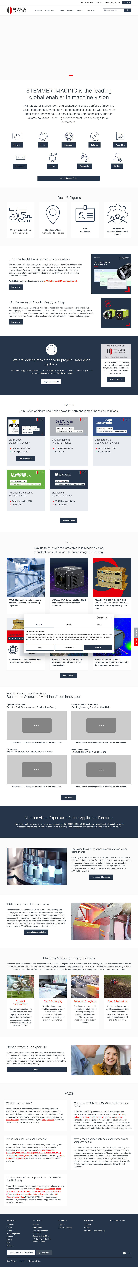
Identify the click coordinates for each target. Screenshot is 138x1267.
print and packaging (52, 1153)
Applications (37, 1228)
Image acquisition (13, 1234)
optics (76, 1117)
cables (108, 1117)
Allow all (98, 647)
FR (115, 2)
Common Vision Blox (41, 1236)
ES (112, 2)
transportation (48, 1120)
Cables (9, 1240)
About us (87, 1225)
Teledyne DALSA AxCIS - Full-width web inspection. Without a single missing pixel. (67, 662)
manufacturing (12, 1120)
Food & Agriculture (117, 1001)
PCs (8, 1243)
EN (105, 2)
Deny (40, 647)
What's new (49, 10)
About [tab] (99, 624)
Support (61, 1225)
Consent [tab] (39, 625)
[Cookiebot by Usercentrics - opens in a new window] (98, 617)
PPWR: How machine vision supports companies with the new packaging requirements (25, 603)
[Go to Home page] (16, 10)
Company (90, 10)
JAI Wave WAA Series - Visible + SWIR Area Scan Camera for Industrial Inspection (69, 603)
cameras (121, 1114)
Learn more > (12, 46)
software (119, 1117)
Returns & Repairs (65, 1228)
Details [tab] (69, 624)
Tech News (136, 632)
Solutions (60, 10)
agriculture (20, 1158)
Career (87, 1228)
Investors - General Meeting (94, 1231)
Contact (98, 2)
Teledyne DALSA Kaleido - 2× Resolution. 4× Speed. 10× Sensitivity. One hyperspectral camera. (112, 662)
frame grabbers (97, 1117)
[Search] (127, 10)
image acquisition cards (42, 1191)
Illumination (11, 1231)
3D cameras (49, 1189)
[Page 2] (71, 75)
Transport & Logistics (85, 1001)
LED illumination (24, 1191)
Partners (70, 10)
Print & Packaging (52, 1001)
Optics (9, 1228)
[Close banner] (111, 618)
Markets (36, 1225)
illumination (84, 1117)
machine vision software (35, 1194)
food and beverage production (29, 1153)
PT (119, 2)
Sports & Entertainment (20, 1003)
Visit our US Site (117, 1221)
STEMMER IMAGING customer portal (60, 281)
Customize (68, 647)
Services (80, 10)
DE (108, 2)
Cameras (10, 1225)
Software (10, 1237)
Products (38, 10)
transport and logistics (19, 1155)
